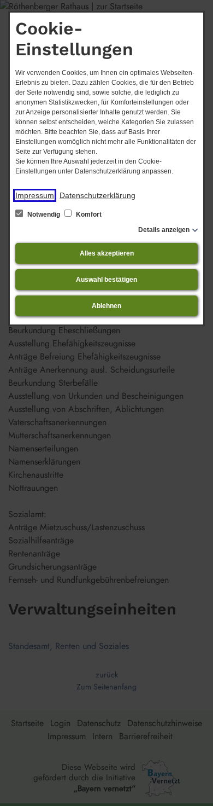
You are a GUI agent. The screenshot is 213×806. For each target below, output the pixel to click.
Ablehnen (106, 306)
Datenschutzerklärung (97, 195)
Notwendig (44, 214)
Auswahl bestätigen (106, 279)
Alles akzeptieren (107, 253)
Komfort (88, 214)
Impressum (34, 195)
